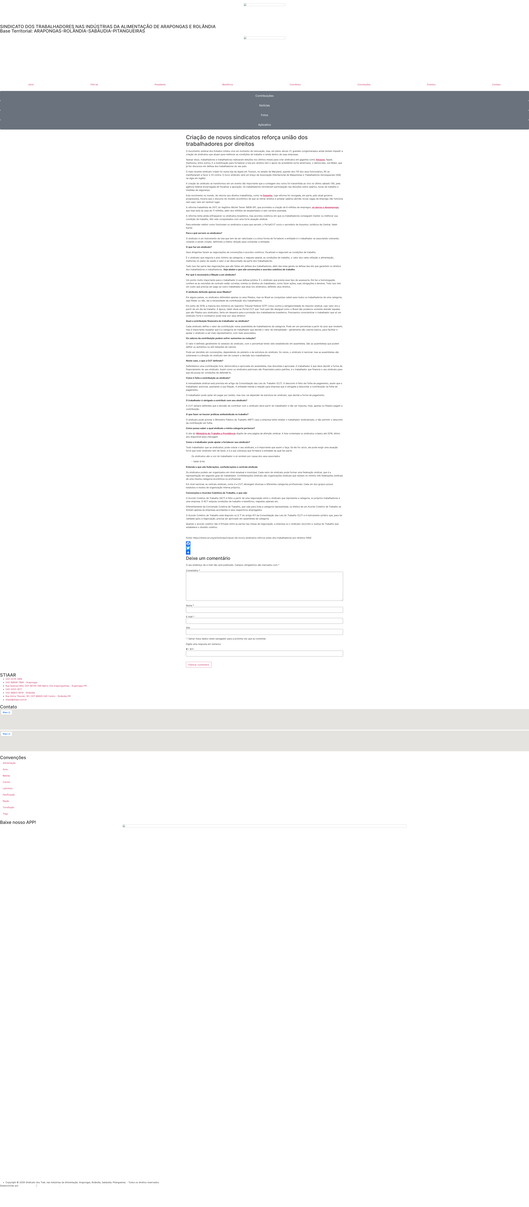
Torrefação (8, 807)
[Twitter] (264, 548)
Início (31, 84)
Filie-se (94, 84)
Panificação (9, 794)
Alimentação (9, 763)
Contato (496, 84)
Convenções (363, 84)
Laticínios (8, 788)
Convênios (295, 84)
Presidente (160, 84)
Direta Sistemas (27, 1185)
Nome (190, 605)
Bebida (6, 775)
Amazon (320, 159)
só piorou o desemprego (325, 207)
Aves (5, 769)
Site (188, 628)
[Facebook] (264, 543)
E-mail (190, 616)
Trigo (5, 813)
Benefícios (227, 84)
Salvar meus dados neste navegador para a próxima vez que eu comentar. (227, 639)
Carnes (6, 782)
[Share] (264, 552)
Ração (6, 801)
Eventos (431, 84)
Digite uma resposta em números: (203, 644)
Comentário (193, 570)
